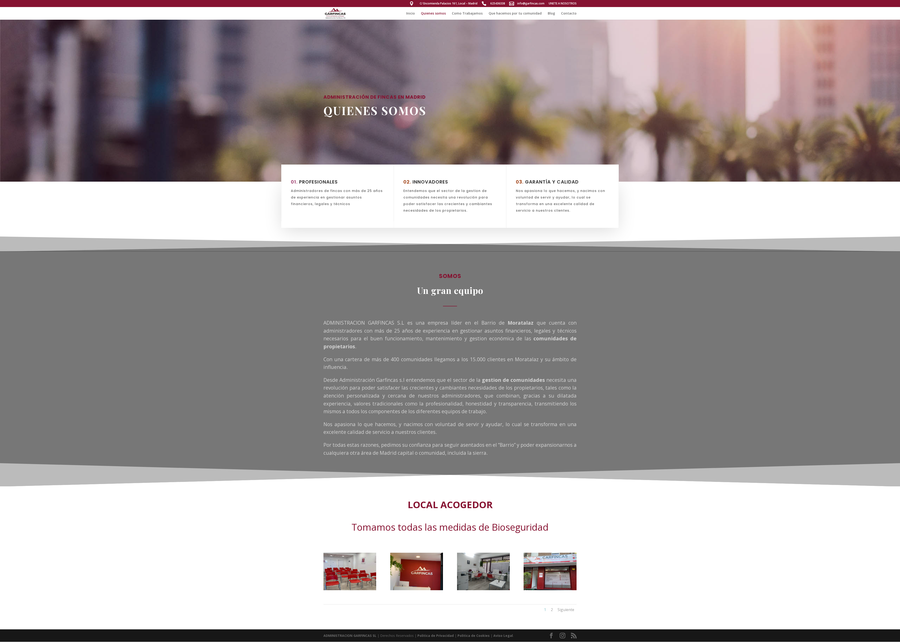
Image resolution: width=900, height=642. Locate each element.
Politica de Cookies (474, 635)
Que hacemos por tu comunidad (515, 13)
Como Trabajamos (467, 13)
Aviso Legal (503, 635)
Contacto (569, 13)
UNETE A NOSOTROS (563, 3)
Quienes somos (433, 13)
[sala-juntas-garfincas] (349, 589)
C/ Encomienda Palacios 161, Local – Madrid (448, 3)
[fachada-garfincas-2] (550, 589)
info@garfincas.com (530, 3)
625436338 (497, 3)
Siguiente (566, 609)
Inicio (410, 13)
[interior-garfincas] (483, 589)
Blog (551, 13)
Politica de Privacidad (435, 635)
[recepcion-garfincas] (416, 589)
